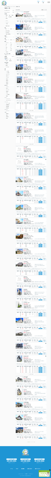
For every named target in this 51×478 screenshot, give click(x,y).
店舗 (9, 15)
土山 (27, 405)
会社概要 (22, 468)
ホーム (12, 468)
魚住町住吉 (27, 77)
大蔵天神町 (27, 146)
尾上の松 (29, 16)
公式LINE (43, 475)
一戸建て (7, 23)
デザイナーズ (7, 74)
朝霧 (27, 222)
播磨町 (28, 407)
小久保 (26, 24)
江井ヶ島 (29, 98)
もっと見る (43, 19)
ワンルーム (7, 42)
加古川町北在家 (27, 11)
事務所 (12, 15)
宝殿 (27, 322)
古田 (27, 427)
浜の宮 (28, 348)
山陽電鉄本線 (25, 16)
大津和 (27, 218)
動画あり (7, 65)
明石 (27, 28)
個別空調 (7, 91)
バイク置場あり (8, 94)
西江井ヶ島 (29, 118)
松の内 (26, 276)
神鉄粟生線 (25, 393)
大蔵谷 (28, 69)
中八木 (28, 42)
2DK (11, 45)
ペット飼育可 (7, 72)
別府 (28, 335)
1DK (6, 44)
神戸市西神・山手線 (26, 223)
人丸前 (28, 55)
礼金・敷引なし (7, 32)
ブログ (17, 468)
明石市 (24, 24)
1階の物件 (7, 116)
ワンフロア (7, 77)
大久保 (27, 40)
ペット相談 (7, 71)
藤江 (28, 29)
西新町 (28, 266)
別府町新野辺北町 (28, 330)
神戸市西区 (25, 218)
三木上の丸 (28, 394)
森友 (26, 261)
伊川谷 (30, 223)
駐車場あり (7, 113)
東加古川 (28, 334)
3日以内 (7, 60)
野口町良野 (27, 343)
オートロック (7, 110)
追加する (45, 22)
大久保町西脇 (27, 93)
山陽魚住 (29, 82)
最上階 (7, 118)
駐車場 (6, 18)
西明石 (27, 41)
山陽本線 (25, 15)
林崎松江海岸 (29, 281)
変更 (13, 10)
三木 (27, 393)
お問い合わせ (29, 468)
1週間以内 (10, 60)
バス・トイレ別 (8, 103)
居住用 (6, 15)
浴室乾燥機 (7, 106)
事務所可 (7, 80)
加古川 (27, 15)
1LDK (11, 44)
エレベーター (7, 89)
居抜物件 (7, 83)
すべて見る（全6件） (31, 110)
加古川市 (25, 11)
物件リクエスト (37, 468)
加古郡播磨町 (25, 427)
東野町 (26, 64)
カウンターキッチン (8, 100)
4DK (11, 50)
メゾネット (7, 86)
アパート (7, 20)
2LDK (6, 47)
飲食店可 (7, 82)
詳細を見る (40, 22)
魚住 (27, 80)
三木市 (24, 389)
